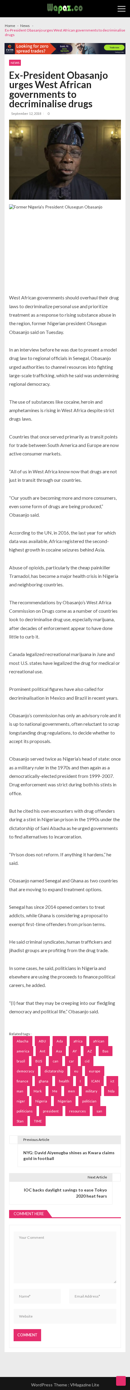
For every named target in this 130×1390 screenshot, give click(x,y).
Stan (20, 1121)
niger (21, 1101)
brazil (21, 1061)
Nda (111, 1091)
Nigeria (41, 1101)
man (20, 1091)
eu (76, 1071)
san (99, 1111)
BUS (38, 1061)
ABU (42, 1041)
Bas (105, 1051)
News (15, 63)
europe (94, 1071)
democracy (25, 1071)
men (71, 1091)
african (98, 1041)
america (23, 1051)
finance (22, 1081)
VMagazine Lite (84, 1384)
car (71, 1061)
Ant (42, 1051)
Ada (60, 1041)
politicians (25, 1111)
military (91, 1091)
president (51, 1111)
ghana (43, 1081)
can (55, 1061)
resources (77, 1111)
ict (112, 1081)
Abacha (22, 1041)
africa (78, 1041)
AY (75, 1051)
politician (89, 1101)
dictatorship (53, 1071)
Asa (59, 1051)
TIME (38, 1121)
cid (87, 1061)
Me (54, 1091)
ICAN (95, 1081)
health (64, 1081)
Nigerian (65, 1101)
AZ (89, 1051)
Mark (38, 1091)
